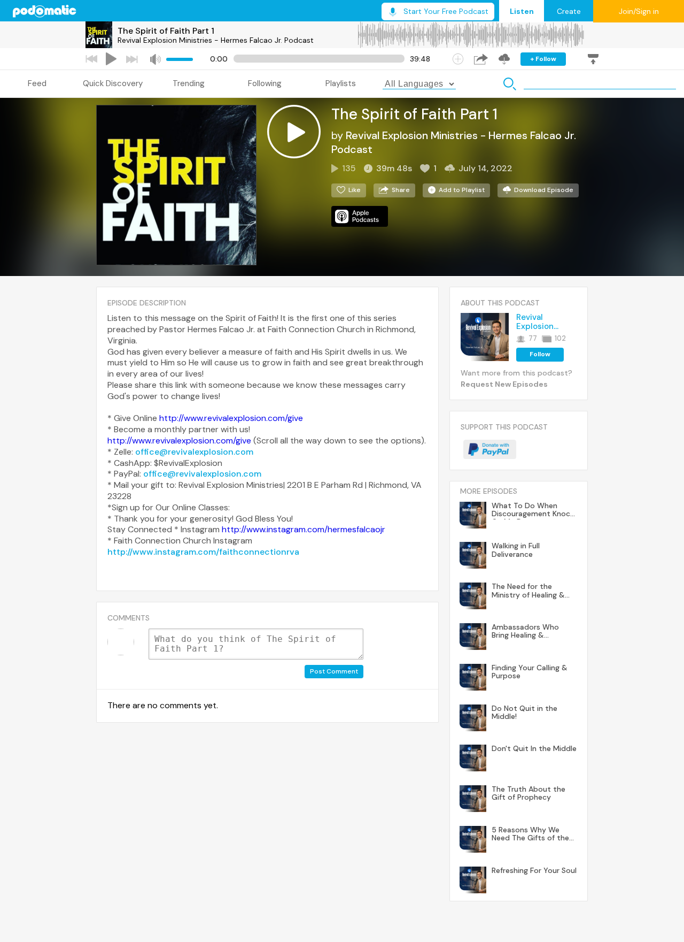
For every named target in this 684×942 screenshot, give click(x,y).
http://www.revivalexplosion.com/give (231, 418)
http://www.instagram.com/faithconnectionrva (203, 551)
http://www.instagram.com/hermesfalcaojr (303, 529)
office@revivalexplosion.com (194, 451)
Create (569, 11)
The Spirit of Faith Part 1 (166, 30)
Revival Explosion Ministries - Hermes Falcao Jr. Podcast (216, 40)
